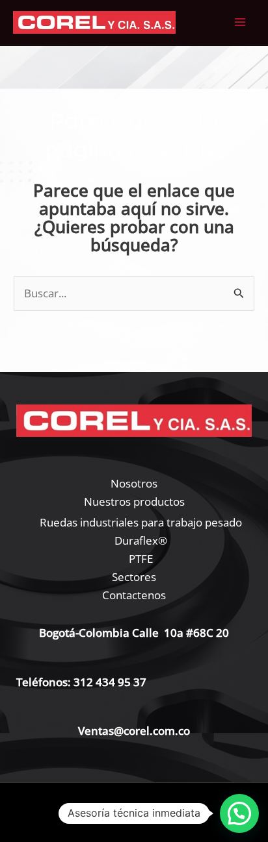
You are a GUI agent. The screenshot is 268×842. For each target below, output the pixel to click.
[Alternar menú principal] (241, 23)
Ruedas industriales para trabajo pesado (141, 522)
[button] (239, 813)
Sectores (134, 576)
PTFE (141, 558)
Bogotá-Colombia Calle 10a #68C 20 (134, 632)
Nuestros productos (134, 501)
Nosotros (134, 483)
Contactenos (134, 595)
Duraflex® (140, 540)
